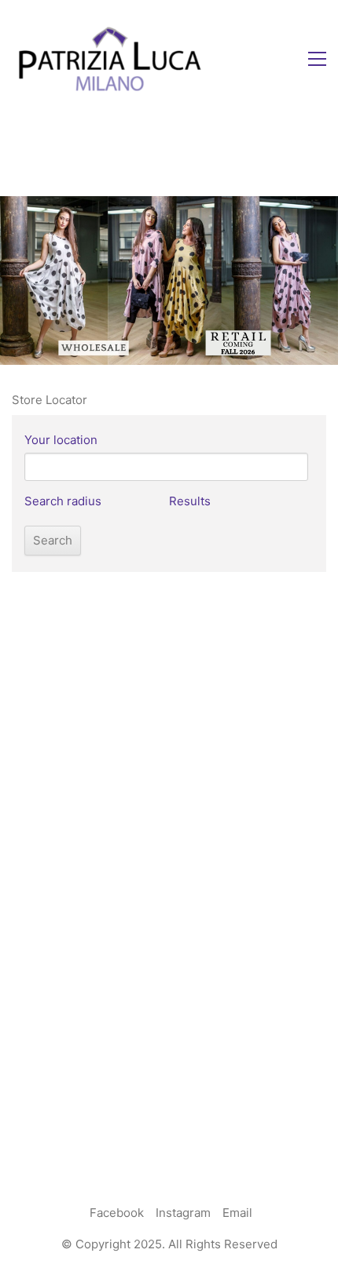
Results (190, 501)
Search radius (62, 501)
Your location (60, 439)
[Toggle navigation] (317, 59)
